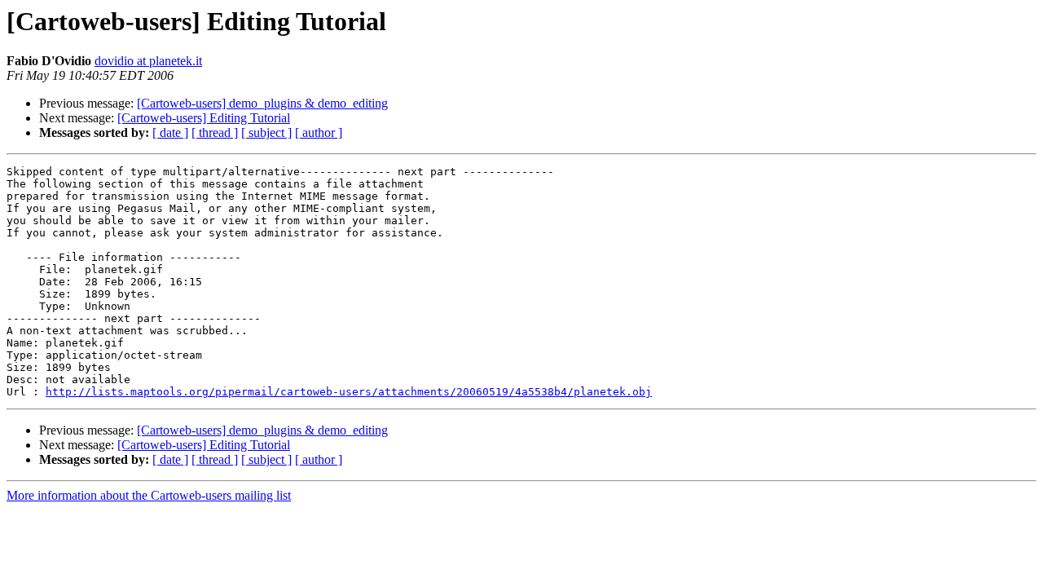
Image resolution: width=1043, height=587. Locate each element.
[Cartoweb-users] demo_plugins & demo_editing (262, 103)
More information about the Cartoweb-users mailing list (149, 495)
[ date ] (170, 132)
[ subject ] (266, 132)
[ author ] (318, 132)
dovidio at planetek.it (148, 61)
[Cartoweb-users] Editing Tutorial (203, 118)
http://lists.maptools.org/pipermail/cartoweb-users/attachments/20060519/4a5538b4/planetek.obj (349, 392)
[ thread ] (214, 132)
